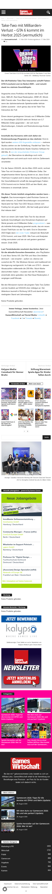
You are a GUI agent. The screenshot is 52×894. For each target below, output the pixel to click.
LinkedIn (41, 315)
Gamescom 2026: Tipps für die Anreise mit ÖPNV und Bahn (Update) (12, 717)
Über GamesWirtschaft (40, 884)
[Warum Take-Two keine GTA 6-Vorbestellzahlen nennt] (43, 414)
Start (2, 18)
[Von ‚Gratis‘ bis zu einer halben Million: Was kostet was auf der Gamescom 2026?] (39, 730)
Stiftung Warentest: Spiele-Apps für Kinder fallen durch (39, 372)
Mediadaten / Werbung (29, 887)
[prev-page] (24, 431)
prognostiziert (39, 223)
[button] (5, 889)
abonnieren (38, 312)
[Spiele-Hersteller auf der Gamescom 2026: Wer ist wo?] (13, 730)
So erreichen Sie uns (11, 887)
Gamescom (5, 859)
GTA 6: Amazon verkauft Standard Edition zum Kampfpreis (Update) (42, 403)
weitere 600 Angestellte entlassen (26, 142)
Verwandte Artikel (18, 384)
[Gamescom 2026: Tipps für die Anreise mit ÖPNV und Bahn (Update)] (13, 705)
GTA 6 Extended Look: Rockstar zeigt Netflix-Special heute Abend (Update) (9, 403)
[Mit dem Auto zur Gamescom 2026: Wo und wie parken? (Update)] (39, 705)
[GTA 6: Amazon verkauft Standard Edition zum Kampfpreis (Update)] (43, 393)
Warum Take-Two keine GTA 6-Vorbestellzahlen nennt (41, 424)
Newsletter (44, 887)
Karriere (4, 871)
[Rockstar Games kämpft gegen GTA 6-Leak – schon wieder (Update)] (26, 393)
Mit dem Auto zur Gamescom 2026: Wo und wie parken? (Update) (37, 717)
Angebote (5, 863)
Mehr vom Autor (35, 384)
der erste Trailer (23, 233)
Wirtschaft (10, 18)
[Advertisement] (26, 4)
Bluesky (37, 318)
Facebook (15, 318)
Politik (3, 855)
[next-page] (27, 431)
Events (4, 867)
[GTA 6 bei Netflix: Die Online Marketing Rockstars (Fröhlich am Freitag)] (26, 414)
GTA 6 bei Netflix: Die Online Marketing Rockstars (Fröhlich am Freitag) (25, 424)
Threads (28, 318)
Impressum (8, 884)
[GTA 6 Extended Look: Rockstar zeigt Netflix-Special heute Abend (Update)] (9, 393)
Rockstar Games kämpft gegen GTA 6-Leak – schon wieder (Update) (25, 403)
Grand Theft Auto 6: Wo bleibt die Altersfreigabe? (8, 423)
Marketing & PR (7, 846)
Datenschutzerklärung (22, 884)
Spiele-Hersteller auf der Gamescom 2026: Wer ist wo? (11, 742)
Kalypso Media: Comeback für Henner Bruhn (12, 372)
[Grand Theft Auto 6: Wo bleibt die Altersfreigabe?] (9, 414)
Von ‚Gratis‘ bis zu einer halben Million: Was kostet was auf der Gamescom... (38, 742)
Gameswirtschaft (11, 39)
